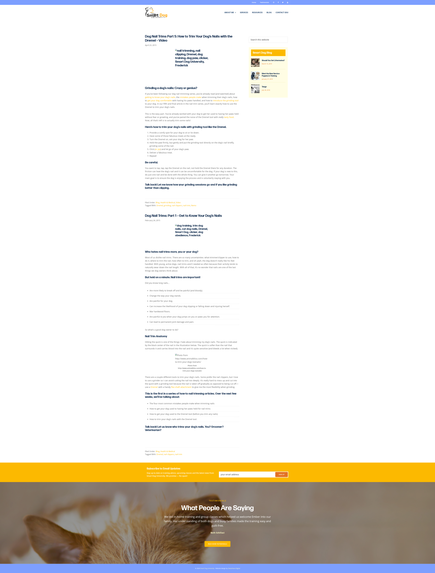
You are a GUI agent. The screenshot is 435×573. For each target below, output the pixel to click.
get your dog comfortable (159, 100)
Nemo (193, 205)
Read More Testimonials (217, 544)
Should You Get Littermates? (273, 60)
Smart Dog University (207, 568)
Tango (264, 87)
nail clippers (177, 205)
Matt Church (217, 532)
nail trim (186, 205)
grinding (167, 205)
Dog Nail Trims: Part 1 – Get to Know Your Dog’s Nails (183, 216)
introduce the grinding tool (226, 100)
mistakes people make (190, 97)
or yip (158, 149)
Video (178, 202)
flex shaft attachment (181, 387)
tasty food (229, 117)
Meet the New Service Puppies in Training (271, 75)
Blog (158, 202)
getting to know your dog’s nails (160, 97)
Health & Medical (167, 202)
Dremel (160, 205)
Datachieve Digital (234, 568)
